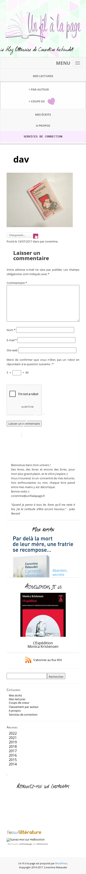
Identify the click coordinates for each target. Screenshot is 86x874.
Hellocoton (42, 843)
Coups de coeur (19, 703)
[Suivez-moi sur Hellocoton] (26, 839)
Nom (11, 330)
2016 (13, 755)
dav (21, 159)
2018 (13, 746)
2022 (13, 733)
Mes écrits (43, 115)
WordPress (61, 863)
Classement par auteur (24, 707)
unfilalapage (25, 843)
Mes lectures (43, 76)
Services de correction (43, 136)
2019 (13, 742)
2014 (13, 764)
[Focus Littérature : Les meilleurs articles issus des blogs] (24, 833)
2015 (13, 759)
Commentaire (17, 283)
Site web (12, 350)
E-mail (12, 340)
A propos (43, 126)
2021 (13, 737)
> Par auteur (39, 89)
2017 (13, 750)
